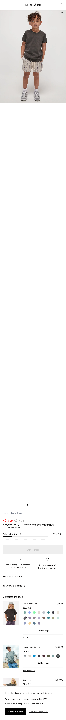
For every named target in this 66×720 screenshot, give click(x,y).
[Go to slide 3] (34, 505)
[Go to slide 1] (27, 505)
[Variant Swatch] (24, 612)
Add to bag (43, 630)
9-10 (43, 539)
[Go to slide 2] (31, 505)
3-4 (16, 539)
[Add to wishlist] (62, 14)
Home (5, 512)
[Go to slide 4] (37, 505)
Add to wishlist (29, 637)
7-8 (34, 539)
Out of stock (33, 549)
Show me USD (15, 711)
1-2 (7, 539)
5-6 (25, 539)
